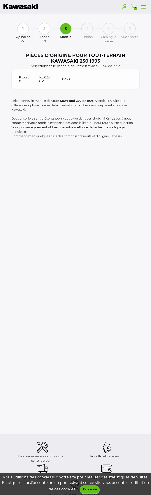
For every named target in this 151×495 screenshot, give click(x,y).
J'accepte (89, 489)
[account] (125, 6)
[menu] (143, 6)
